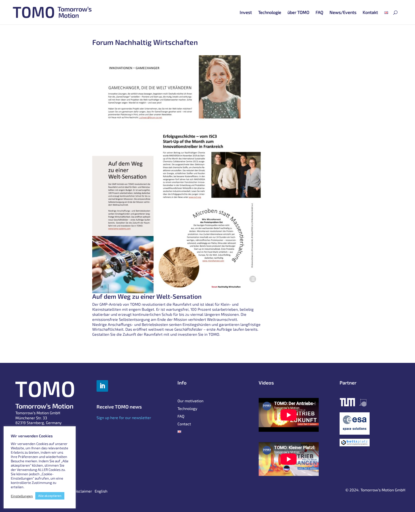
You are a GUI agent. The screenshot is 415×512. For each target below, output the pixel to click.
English (101, 491)
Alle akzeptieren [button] (49, 496)
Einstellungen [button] (22, 496)
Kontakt (370, 13)
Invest (246, 13)
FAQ (319, 13)
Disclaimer (82, 491)
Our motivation (190, 401)
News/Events (343, 13)
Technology (187, 409)
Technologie (269, 13)
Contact (184, 424)
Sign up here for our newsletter (124, 417)
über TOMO (298, 13)
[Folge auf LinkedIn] (102, 386)
